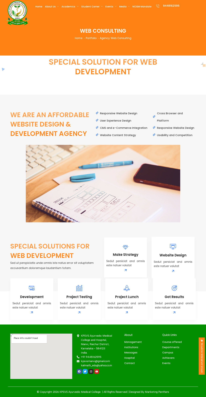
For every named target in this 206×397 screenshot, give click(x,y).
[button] (125, 270)
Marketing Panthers (157, 391)
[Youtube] (96, 371)
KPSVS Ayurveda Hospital (201, 357)
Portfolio (91, 38)
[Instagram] (90, 371)
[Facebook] (79, 371)
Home (78, 38)
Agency (105, 38)
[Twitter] (85, 371)
